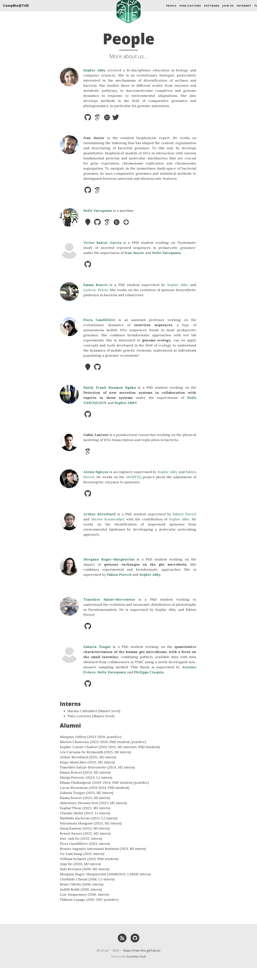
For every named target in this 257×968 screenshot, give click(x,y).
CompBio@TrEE (16, 5)
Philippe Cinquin (149, 672)
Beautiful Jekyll (136, 956)
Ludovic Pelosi (95, 290)
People (171, 5)
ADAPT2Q (133, 477)
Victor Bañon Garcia (102, 242)
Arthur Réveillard (99, 514)
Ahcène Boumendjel (107, 519)
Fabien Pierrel (184, 514)
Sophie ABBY (126, 403)
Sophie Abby (94, 70)
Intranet (244, 5)
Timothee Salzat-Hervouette (109, 599)
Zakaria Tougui (97, 647)
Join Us (228, 5)
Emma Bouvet (95, 285)
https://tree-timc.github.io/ (141, 950)
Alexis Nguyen (96, 472)
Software (211, 5)
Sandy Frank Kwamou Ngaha (109, 387)
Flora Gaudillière (99, 320)
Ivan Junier (134, 253)
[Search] (254, 6)
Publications (190, 5)
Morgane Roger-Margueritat (109, 559)
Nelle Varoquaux (97, 210)
